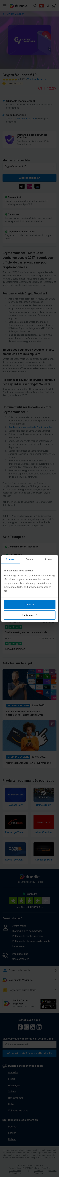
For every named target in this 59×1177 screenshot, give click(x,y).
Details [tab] (29, 559)
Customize (28, 615)
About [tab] (48, 559)
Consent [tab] (10, 559)
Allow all (29, 604)
